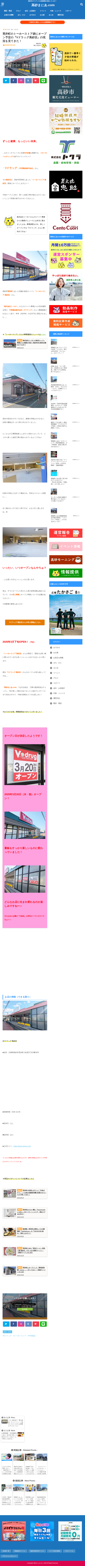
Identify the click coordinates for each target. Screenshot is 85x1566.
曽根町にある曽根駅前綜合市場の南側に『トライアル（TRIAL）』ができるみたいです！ (59, 518)
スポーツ (68, 11)
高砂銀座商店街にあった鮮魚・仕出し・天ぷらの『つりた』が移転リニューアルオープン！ (59, 387)
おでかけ (33, 15)
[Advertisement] (25, 109)
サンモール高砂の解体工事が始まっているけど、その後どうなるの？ (59, 499)
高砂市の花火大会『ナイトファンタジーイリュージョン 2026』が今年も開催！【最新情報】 (59, 462)
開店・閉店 (8, 11)
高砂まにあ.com (43, 5)
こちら (43, 334)
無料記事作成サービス (37, 1551)
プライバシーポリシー (9, 1556)
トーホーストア (20, 1336)
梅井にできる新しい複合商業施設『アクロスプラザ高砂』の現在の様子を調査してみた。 (59, 425)
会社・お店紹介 (30, 11)
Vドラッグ (8, 1336)
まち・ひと (21, 15)
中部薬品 (32, 1336)
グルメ (18, 11)
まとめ (51, 15)
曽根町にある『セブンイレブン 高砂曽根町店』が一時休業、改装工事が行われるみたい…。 (59, 443)
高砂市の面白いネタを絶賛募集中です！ (43, 22)
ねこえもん (37, 45)
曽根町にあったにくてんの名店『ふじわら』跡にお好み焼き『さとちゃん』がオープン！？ (59, 350)
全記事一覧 (6, 1551)
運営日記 (61, 15)
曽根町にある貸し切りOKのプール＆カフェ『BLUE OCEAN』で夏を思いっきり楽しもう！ (59, 481)
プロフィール (69, 1551)
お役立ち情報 (8, 15)
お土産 (42, 15)
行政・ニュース (55, 11)
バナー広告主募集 (54, 1551)
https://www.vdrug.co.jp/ (22, 1146)
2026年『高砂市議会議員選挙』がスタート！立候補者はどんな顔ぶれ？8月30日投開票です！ (59, 406)
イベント (43, 11)
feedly (25, 1309)
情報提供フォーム (20, 1551)
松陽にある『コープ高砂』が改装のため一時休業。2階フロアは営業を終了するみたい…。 (59, 369)
